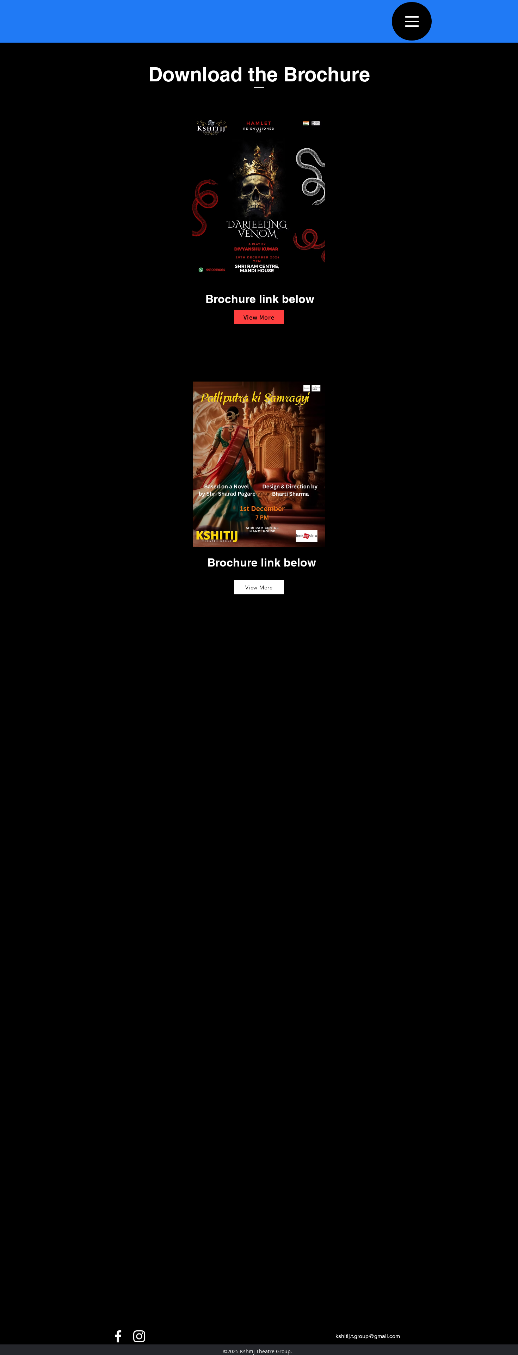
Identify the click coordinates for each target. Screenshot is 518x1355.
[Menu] (412, 21)
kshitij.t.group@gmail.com (367, 1336)
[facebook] (118, 1336)
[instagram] (139, 1336)
